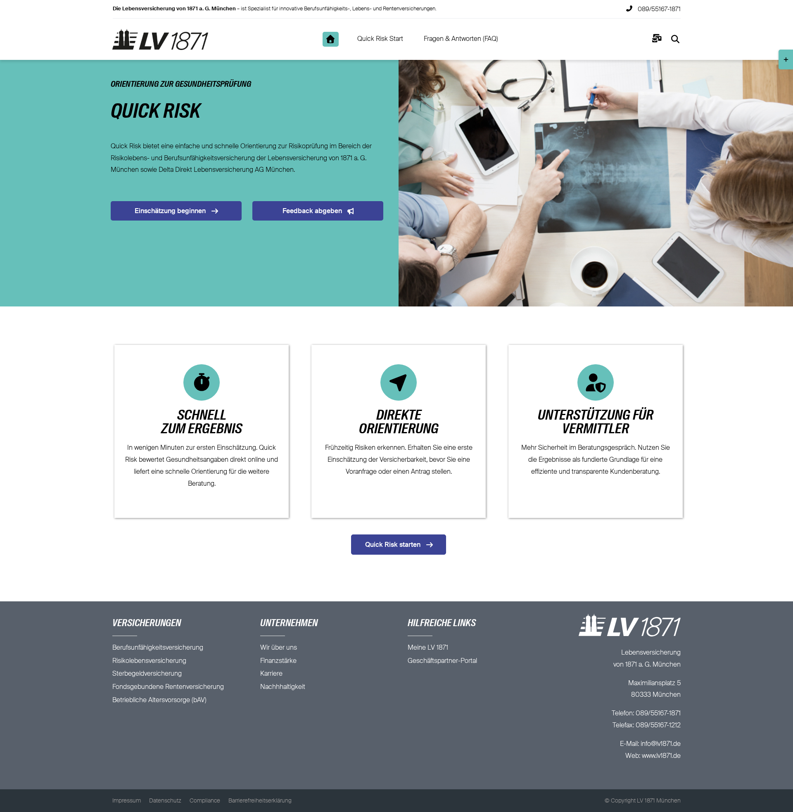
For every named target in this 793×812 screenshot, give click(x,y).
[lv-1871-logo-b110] (160, 32)
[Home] (331, 39)
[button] (26, 777)
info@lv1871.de (661, 744)
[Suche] (675, 39)
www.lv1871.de (661, 756)
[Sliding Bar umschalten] (657, 39)
